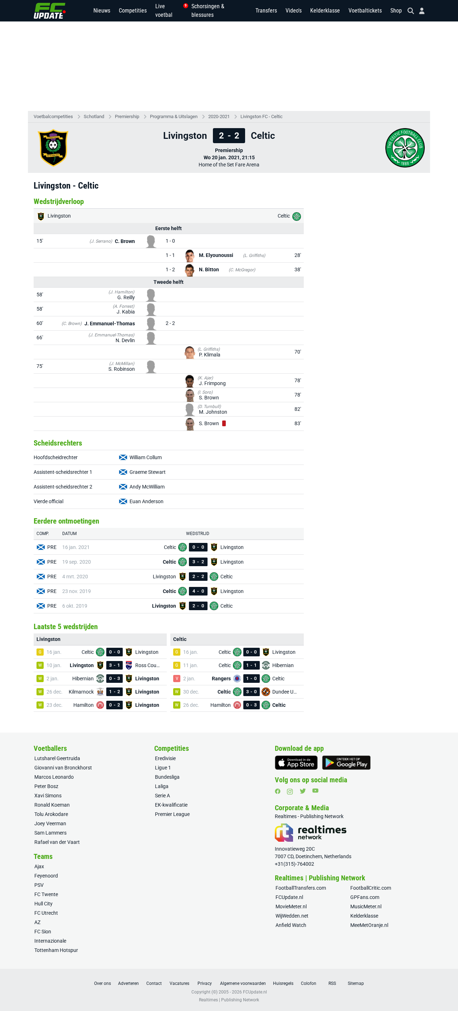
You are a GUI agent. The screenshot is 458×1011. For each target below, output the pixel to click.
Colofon (308, 983)
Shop (396, 10)
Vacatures (179, 983)
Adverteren (128, 983)
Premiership (127, 116)
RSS (332, 983)
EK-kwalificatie (171, 805)
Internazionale (50, 941)
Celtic (284, 216)
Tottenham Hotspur (56, 950)
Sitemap (356, 983)
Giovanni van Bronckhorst (63, 768)
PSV (39, 885)
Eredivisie (165, 758)
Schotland (94, 116)
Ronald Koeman (52, 805)
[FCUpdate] (50, 11)
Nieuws (101, 10)
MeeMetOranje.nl (369, 925)
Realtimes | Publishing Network (229, 999)
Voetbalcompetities (53, 116)
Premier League (172, 814)
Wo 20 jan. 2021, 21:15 (229, 157)
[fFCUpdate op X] (303, 791)
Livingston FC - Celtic (261, 116)
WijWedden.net (292, 916)
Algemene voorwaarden (243, 983)
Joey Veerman (50, 823)
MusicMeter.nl (365, 906)
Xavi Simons (48, 795)
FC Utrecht (46, 913)
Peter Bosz (46, 786)
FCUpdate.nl (289, 897)
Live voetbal (169, 10)
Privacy (205, 983)
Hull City (43, 904)
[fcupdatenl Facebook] (277, 791)
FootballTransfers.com (301, 888)
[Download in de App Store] (296, 762)
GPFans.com (364, 897)
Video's (294, 10)
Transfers (266, 10)
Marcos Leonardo (54, 777)
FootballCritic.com (370, 888)
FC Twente (46, 894)
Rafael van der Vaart (57, 842)
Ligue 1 (163, 768)
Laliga (162, 786)
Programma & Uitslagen (174, 116)
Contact (154, 983)
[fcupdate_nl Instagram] (290, 792)
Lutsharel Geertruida (57, 758)
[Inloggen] (419, 11)
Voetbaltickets (365, 10)
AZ (37, 922)
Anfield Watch (291, 925)
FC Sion (42, 931)
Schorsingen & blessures (207, 10)
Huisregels (283, 983)
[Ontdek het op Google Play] (346, 762)
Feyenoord (46, 876)
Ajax (39, 866)
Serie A (162, 795)
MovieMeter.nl (291, 906)
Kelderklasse (325, 10)
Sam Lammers (50, 833)
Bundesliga (167, 777)
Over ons (102, 983)
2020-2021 (219, 116)
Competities (133, 10)
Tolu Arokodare (51, 814)
